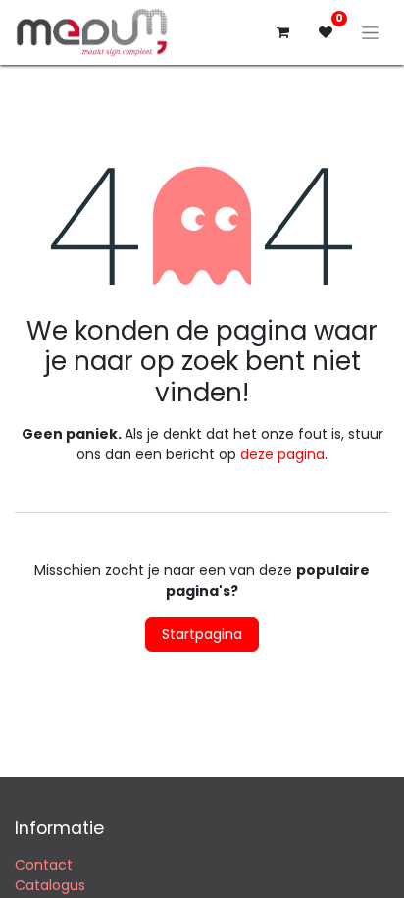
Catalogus (50, 885)
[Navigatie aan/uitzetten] (370, 32)
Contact (44, 864)
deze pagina (282, 454)
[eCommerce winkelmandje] (282, 32)
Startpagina (202, 634)
